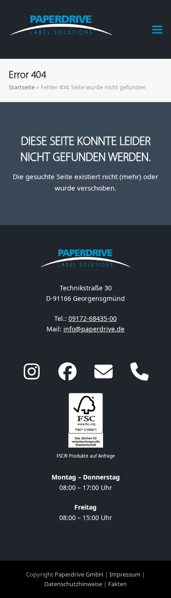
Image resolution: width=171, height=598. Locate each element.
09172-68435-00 (92, 318)
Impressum (124, 574)
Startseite (22, 87)
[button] (157, 29)
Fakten (117, 584)
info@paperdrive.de (93, 329)
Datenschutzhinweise (73, 584)
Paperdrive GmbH (79, 574)
